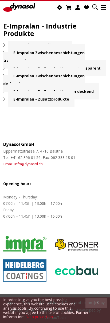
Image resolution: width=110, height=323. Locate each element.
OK (96, 302)
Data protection (39, 316)
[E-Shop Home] (19, 7)
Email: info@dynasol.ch (23, 163)
